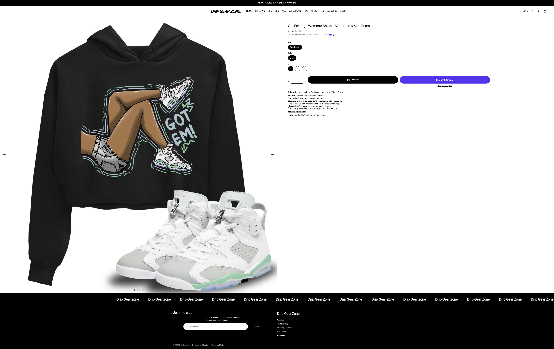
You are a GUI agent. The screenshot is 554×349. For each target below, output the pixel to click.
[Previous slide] (3, 154)
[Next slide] (274, 154)
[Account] (539, 11)
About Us (280, 320)
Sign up (256, 326)
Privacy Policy (282, 324)
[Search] (532, 11)
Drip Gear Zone (185, 345)
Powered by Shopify (200, 345)
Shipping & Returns (284, 328)
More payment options (445, 86)
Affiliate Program (283, 335)
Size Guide (281, 332)
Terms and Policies (219, 345)
